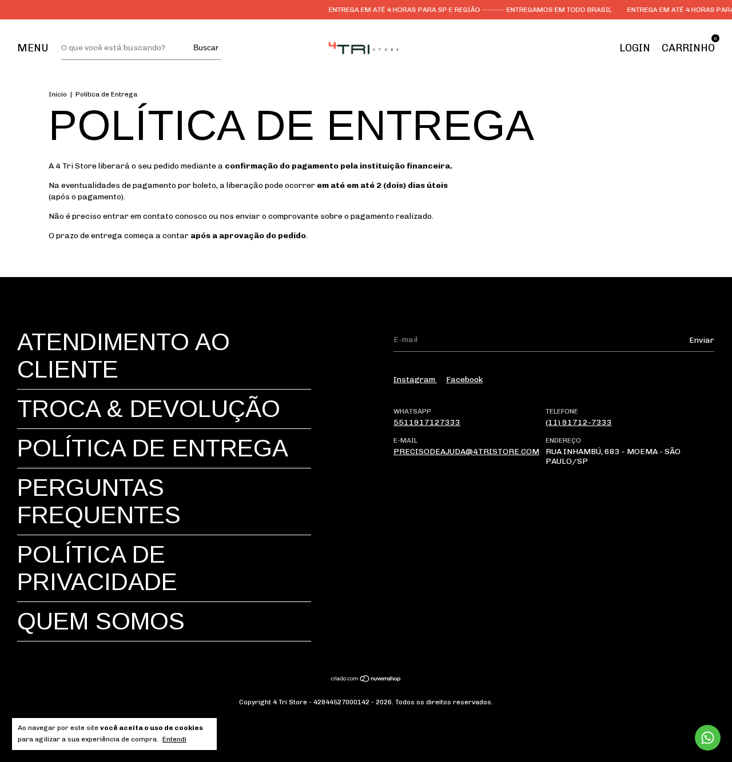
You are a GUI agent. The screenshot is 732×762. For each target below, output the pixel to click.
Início (58, 94)
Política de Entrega (152, 448)
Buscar (205, 47)
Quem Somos (101, 621)
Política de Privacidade (97, 568)
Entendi (174, 739)
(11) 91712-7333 (579, 422)
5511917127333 (426, 422)
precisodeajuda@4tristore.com (466, 451)
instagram (415, 379)
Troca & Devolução (148, 408)
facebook (464, 379)
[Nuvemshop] (366, 680)
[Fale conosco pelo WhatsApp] (708, 738)
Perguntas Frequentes (99, 501)
